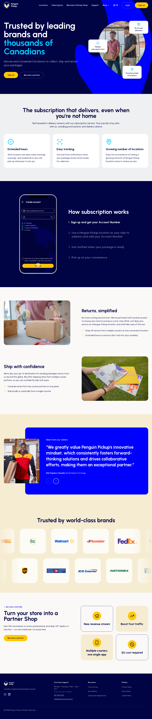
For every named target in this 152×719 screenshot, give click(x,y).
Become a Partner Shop (77, 5)
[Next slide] (56, 481)
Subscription (57, 5)
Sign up (141, 5)
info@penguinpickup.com (63, 699)
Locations (43, 5)
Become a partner (32, 75)
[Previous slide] (49, 481)
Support (95, 5)
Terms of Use (93, 687)
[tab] (102, 222)
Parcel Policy (126, 691)
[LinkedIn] (9, 694)
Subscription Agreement (97, 696)
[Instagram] (5, 694)
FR (117, 5)
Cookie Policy (126, 696)
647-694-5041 (59, 695)
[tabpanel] (38, 234)
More (105, 5)
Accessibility (92, 691)
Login (127, 5)
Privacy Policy (127, 687)
